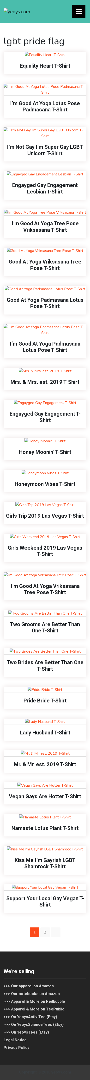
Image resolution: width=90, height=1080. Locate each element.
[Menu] (78, 11)
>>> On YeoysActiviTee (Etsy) (30, 1017)
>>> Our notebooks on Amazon (32, 993)
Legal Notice (15, 1040)
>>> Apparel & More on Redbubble (34, 1001)
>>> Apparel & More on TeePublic (34, 1009)
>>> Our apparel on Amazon (29, 986)
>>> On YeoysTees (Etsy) (26, 1032)
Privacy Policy (16, 1047)
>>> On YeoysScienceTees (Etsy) (34, 1024)
